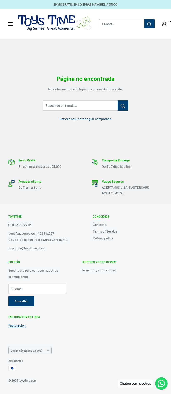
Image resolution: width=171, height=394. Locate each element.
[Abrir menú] (10, 24)
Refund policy (103, 238)
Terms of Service (105, 231)
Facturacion (17, 325)
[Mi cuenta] (164, 24)
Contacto (99, 224)
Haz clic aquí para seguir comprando (85, 119)
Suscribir (21, 301)
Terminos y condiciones (98, 270)
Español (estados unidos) (26, 350)
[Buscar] (149, 23)
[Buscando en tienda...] (123, 105)
